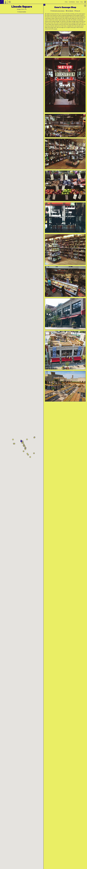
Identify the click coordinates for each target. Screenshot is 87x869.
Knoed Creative (22, 11)
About (77, 1)
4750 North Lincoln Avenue (58, 10)
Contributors (72, 1)
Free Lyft (78, 10)
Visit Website (70, 10)
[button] (27, 439)
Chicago (19, 9)
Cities (66, 1)
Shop (81, 1)
